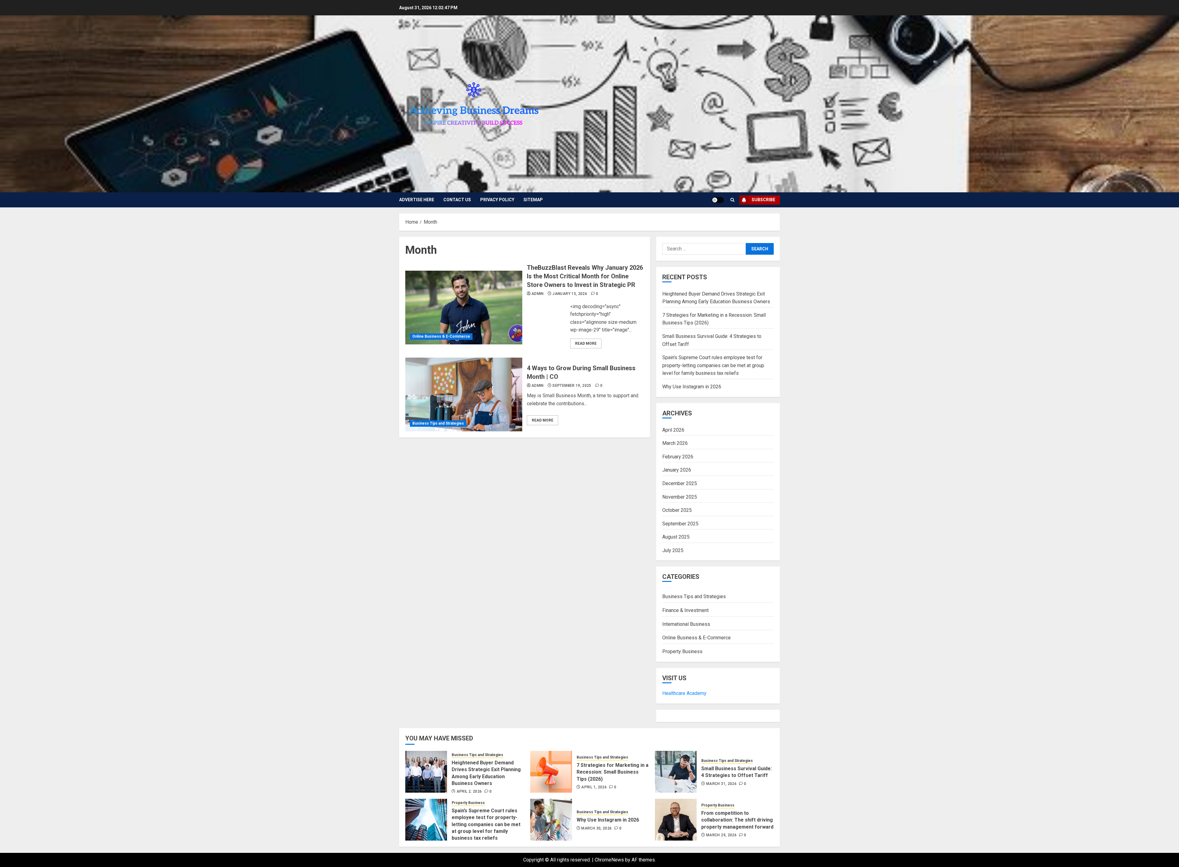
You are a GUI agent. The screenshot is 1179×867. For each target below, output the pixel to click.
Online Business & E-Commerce (441, 336)
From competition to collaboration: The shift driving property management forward (737, 820)
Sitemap (533, 199)
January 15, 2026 (569, 294)
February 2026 (677, 457)
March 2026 (675, 443)
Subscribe (763, 199)
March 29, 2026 (721, 835)
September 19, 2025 (571, 385)
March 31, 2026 (721, 784)
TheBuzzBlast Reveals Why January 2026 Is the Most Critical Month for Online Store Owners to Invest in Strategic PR (585, 276)
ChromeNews (609, 860)
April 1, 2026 (594, 787)
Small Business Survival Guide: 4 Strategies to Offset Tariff (736, 772)
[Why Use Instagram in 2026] (551, 820)
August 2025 (676, 537)
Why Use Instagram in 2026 (691, 387)
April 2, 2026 (469, 791)
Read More (586, 343)
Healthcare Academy (684, 693)
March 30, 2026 (596, 828)
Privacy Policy (497, 199)
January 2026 (676, 470)
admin (537, 294)
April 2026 (673, 430)
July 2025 (672, 550)
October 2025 (677, 510)
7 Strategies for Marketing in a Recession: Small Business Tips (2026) (612, 772)
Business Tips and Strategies (438, 423)
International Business (686, 624)
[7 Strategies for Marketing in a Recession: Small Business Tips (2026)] (551, 772)
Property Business (682, 651)
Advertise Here (416, 199)
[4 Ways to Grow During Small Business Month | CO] (463, 394)
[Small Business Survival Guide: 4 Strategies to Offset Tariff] (676, 772)
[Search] (732, 200)
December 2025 (679, 483)
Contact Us (457, 199)
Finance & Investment (685, 610)
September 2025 (680, 524)
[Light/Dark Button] (718, 200)
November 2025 (679, 497)
